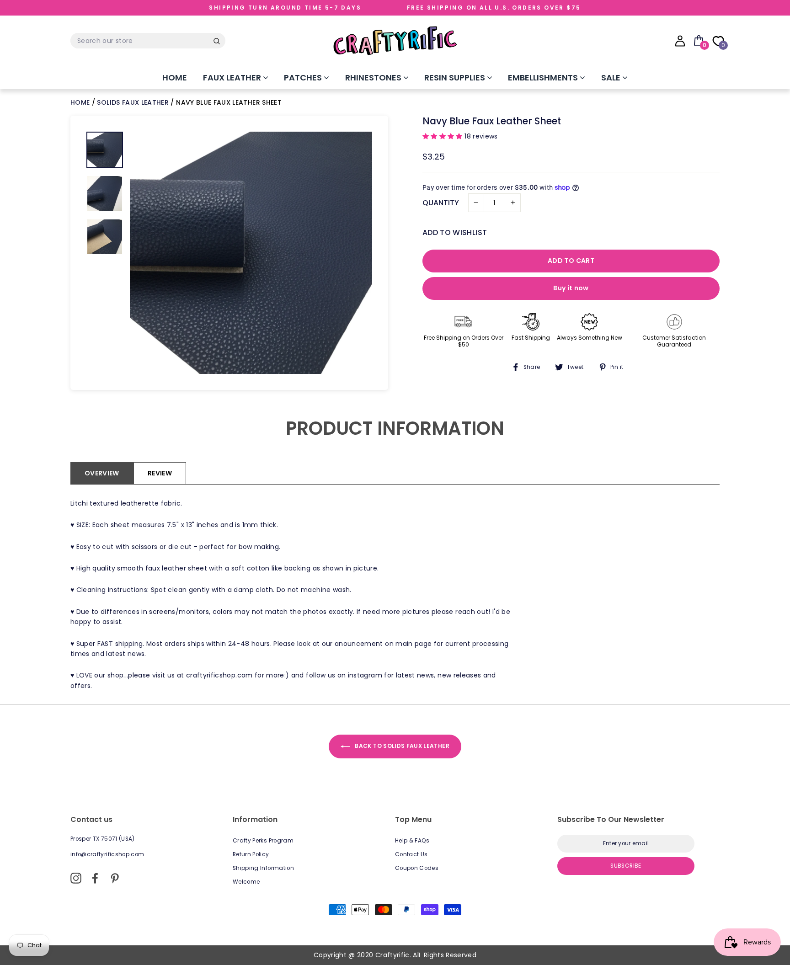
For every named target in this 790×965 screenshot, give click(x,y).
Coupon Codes (416, 868)
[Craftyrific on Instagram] (75, 878)
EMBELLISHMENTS (544, 77)
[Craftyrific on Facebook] (95, 878)
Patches (304, 77)
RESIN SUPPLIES (455, 77)
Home (174, 77)
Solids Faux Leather (133, 102)
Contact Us (411, 854)
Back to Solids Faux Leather (401, 746)
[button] (443, 136)
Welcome (246, 881)
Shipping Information (263, 868)
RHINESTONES (374, 77)
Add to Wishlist (454, 232)
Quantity (440, 202)
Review (160, 473)
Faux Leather (233, 77)
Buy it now (571, 288)
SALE (611, 77)
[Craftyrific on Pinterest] (114, 878)
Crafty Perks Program (263, 840)
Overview (102, 473)
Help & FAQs (412, 840)
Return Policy (251, 854)
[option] (251, 253)
